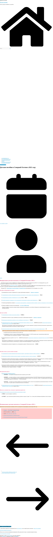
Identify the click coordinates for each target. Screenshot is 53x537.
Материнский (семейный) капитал (8, 373)
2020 (15, 411)
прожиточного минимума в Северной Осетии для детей (38, 337)
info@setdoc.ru (19, 528)
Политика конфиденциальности (5, 530)
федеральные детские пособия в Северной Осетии (16, 288)
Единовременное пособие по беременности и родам (11, 297)
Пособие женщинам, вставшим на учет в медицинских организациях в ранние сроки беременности (19, 300)
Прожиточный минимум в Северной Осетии (12, 415)
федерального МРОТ (14, 285)
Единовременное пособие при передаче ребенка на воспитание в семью (12, 392)
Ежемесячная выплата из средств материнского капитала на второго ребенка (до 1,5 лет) (17, 385)
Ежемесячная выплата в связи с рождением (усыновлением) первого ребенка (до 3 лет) (17, 322)
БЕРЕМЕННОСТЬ (5, 158)
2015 (15, 413)
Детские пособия (3, 2)
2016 (13, 413)
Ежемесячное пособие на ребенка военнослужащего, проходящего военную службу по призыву (19, 356)
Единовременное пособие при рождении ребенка (11, 314)
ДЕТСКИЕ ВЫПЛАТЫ (6, 159)
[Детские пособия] (26, 47)
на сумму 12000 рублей (24, 305)
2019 (7, 413)
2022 (11, 411)
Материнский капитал (6, 160)
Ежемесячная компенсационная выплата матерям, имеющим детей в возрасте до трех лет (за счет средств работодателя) (23, 328)
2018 (9, 413)
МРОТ (3, 161)
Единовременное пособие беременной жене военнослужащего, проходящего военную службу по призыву (21, 353)
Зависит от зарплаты (35, 292)
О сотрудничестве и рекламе (5, 533)
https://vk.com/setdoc (37, 528)
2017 (11, 413)
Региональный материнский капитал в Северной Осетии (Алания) (15, 417)
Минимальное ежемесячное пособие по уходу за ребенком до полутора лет (15, 320)
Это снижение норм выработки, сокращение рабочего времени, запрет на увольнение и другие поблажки (34, 302)
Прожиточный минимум (6, 162)
